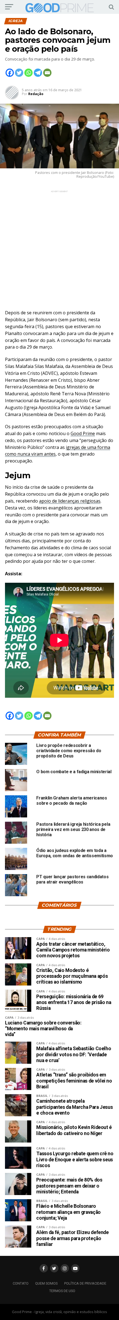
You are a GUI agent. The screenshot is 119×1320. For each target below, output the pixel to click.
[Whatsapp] (28, 73)
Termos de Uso (62, 1291)
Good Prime (83, 433)
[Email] (47, 73)
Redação (35, 94)
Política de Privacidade (85, 1283)
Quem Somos (46, 1283)
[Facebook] (10, 73)
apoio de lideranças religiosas (69, 501)
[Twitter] (19, 73)
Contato (21, 1283)
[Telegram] (38, 73)
